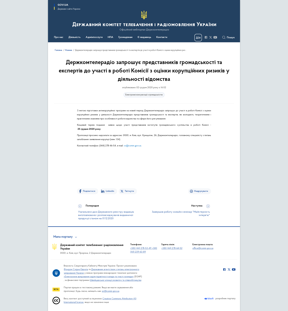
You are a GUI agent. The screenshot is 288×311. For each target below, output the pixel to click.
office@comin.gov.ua (202, 248)
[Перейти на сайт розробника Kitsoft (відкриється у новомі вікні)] (209, 299)
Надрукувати (201, 191)
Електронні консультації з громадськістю (144, 95)
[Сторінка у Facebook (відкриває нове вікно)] (206, 37)
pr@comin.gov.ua (110, 291)
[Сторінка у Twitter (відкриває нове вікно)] (210, 37)
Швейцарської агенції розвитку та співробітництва (115, 280)
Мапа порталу (63, 237)
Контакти (161, 37)
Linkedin (110, 191)
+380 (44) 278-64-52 (171, 248)
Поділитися (89, 191)
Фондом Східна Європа (76, 269)
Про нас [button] (58, 37)
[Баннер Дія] (198, 37)
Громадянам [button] (125, 37)
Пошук (231, 37)
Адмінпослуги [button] (94, 37)
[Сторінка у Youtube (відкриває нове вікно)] (215, 37)
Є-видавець (144, 37)
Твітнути (129, 191)
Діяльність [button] (74, 37)
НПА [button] (110, 37)
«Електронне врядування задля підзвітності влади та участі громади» (99, 276)
